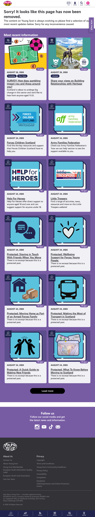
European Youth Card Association (16, 476)
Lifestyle (55, 76)
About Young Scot (10, 463)
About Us (8, 456)
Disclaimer (41, 481)
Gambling (11, 76)
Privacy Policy (42, 470)
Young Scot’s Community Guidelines (51, 467)
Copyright (41, 460)
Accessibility (42, 474)
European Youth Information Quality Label (17, 471)
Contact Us (7, 460)
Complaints (41, 477)
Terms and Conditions (45, 463)
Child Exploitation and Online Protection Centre (53, 485)
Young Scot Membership (13, 467)
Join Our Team (9, 479)
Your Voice (22, 76)
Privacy (40, 456)
